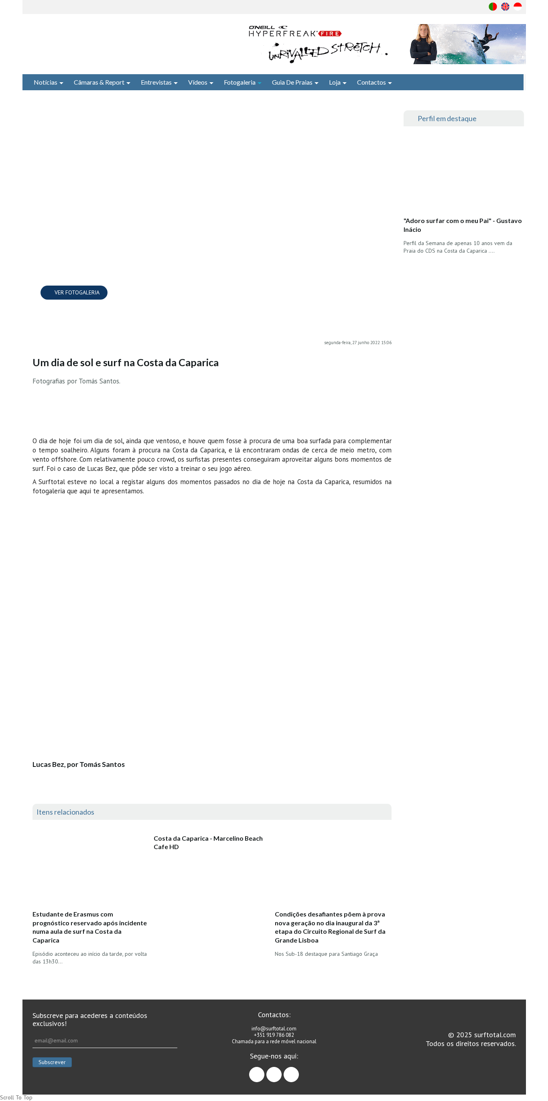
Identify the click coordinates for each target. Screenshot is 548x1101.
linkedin (298, 1071)
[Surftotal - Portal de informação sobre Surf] (119, 42)
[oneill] (385, 44)
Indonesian (517, 6)
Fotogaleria (240, 82)
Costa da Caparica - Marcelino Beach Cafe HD (208, 842)
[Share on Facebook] (386, 118)
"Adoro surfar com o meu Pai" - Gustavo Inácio (463, 225)
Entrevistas (156, 82)
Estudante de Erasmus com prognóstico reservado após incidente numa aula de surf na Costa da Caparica (89, 927)
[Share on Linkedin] (386, 150)
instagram (281, 1071)
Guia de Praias (292, 82)
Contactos (371, 82)
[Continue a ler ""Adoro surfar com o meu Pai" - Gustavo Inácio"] (463, 173)
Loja (335, 82)
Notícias (45, 82)
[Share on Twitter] (386, 134)
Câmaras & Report (99, 82)
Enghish (505, 6)
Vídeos (197, 82)
